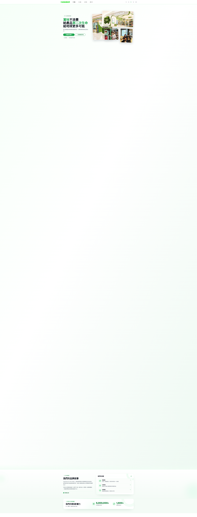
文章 (92, 2)
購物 (74, 2)
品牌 (80, 2)
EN (128, 2)
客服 (86, 2)
